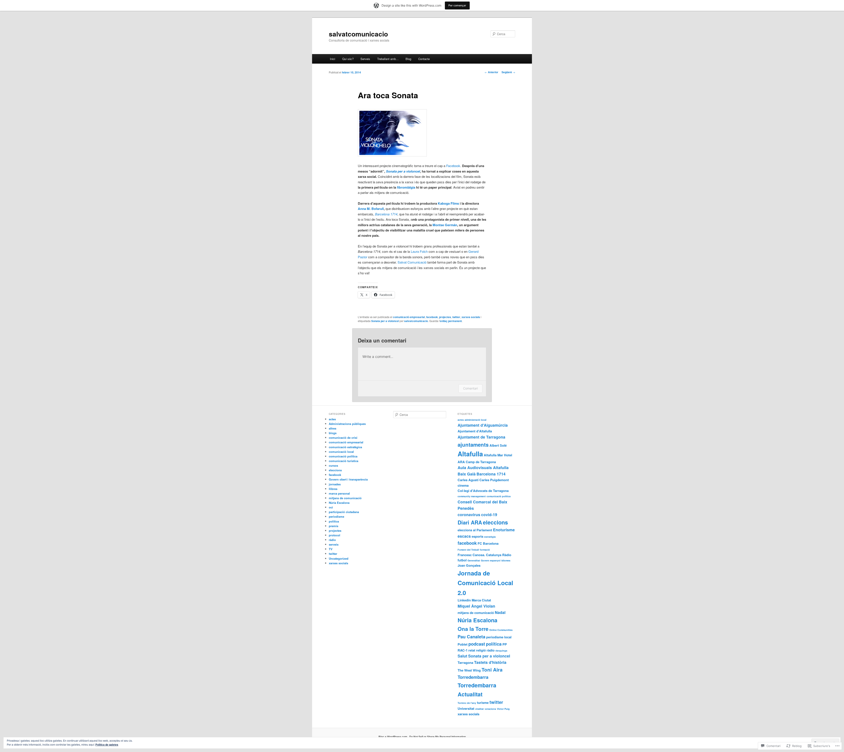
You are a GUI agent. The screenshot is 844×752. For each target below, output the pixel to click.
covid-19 (489, 514)
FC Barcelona (488, 543)
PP (504, 644)
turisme (483, 702)
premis (333, 526)
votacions (490, 708)
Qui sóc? (348, 59)
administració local (475, 419)
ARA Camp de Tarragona (477, 461)
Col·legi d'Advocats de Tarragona (483, 490)
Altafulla (470, 453)
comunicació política (343, 456)
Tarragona (465, 662)
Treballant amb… (388, 59)
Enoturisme (504, 529)
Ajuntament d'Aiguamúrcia (483, 425)
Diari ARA (470, 522)
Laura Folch (419, 251)
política (334, 521)
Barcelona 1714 (491, 474)
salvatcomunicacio (358, 33)
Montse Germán (445, 224)
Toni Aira (492, 669)
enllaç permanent (451, 321)
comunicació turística (343, 461)
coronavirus (469, 514)
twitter (456, 317)
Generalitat (473, 560)
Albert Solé (498, 445)
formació (485, 549)
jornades (335, 484)
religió (481, 650)
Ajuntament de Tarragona (481, 437)
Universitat (466, 708)
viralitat (479, 708)
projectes (445, 317)
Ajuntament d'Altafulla (475, 431)
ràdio (332, 540)
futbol (462, 560)
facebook (432, 317)
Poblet (462, 644)
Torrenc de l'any (467, 703)
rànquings (501, 650)
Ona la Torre (473, 628)
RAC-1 (462, 650)
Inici (332, 59)
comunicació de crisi (343, 437)
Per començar (457, 5)
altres (332, 428)
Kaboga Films (448, 203)
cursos (333, 465)
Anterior (491, 72)
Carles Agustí (468, 479)
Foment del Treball (468, 549)
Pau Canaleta (471, 636)
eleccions (335, 470)
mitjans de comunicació (345, 498)
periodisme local (498, 637)
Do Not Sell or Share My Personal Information (437, 737)
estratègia (490, 536)
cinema (463, 485)
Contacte (424, 59)
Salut (462, 656)
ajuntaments (473, 444)
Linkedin (464, 600)
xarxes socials (471, 317)
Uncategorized (338, 558)
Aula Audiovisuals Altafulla (483, 467)
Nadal (500, 612)
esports (477, 536)
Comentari (470, 388)
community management (472, 496)
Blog (408, 59)
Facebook (453, 165)
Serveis (365, 59)
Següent (508, 72)
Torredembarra (473, 677)
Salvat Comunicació (412, 262)
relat (471, 650)
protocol (334, 535)
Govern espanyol (490, 560)
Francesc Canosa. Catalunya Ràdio (484, 554)
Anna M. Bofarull (371, 208)
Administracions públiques (347, 424)
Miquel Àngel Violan (476, 606)
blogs (333, 433)
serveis (333, 544)
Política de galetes (106, 745)
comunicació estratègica (345, 447)
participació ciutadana (344, 512)
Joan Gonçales (469, 565)
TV (331, 549)
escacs (464, 536)
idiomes (505, 560)
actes (332, 419)
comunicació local (341, 452)
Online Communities (501, 630)
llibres (333, 489)
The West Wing (469, 670)
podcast (476, 644)
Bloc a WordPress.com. (393, 737)
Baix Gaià (467, 474)
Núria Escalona (339, 503)
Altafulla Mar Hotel (498, 455)
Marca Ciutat (481, 600)
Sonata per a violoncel (403, 171)
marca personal (339, 493)
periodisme (336, 516)
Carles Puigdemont (494, 479)
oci (331, 507)
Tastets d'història (490, 662)
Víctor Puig (503, 708)
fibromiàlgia (406, 187)
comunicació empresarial (409, 317)
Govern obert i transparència (348, 479)
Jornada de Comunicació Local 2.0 (485, 583)
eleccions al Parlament (475, 530)
